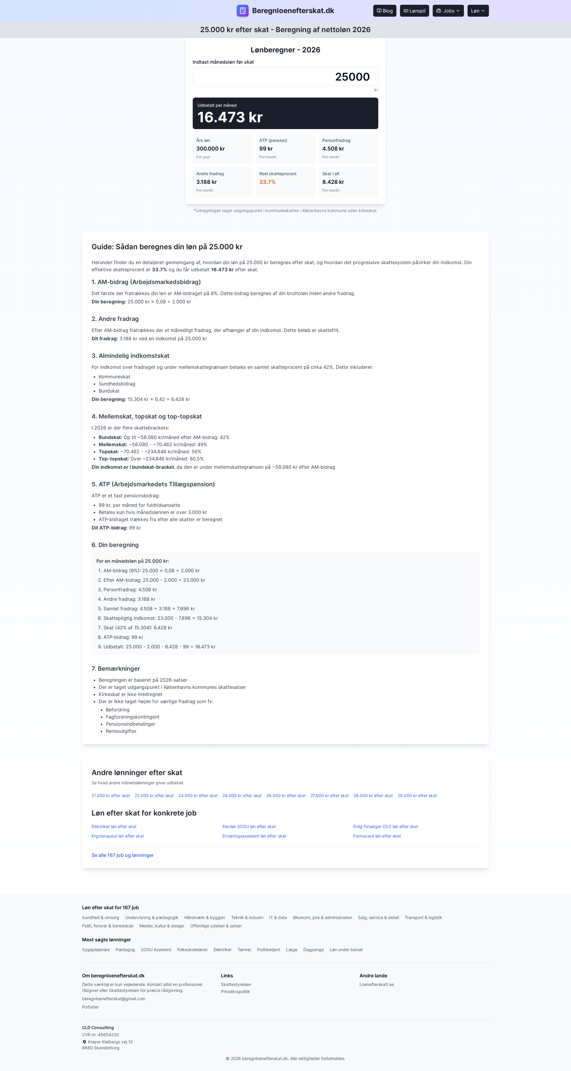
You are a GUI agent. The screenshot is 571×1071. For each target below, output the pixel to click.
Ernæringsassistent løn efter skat (254, 835)
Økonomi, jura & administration (322, 917)
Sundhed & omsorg (100, 917)
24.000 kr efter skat (242, 795)
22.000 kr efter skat (154, 795)
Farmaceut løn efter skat (377, 835)
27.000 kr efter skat (329, 795)
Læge (291, 949)
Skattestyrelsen (236, 984)
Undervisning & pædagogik (151, 917)
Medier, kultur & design (161, 925)
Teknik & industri (247, 917)
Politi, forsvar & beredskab (108, 925)
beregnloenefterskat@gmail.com (113, 998)
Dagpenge (313, 949)
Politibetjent (268, 949)
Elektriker (223, 949)
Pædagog (125, 949)
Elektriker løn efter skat (114, 826)
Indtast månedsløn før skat (223, 62)
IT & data (278, 917)
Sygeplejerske (96, 949)
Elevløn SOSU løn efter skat (249, 826)
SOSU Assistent (156, 949)
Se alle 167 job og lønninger (123, 855)
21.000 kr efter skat (111, 795)
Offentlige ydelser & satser (216, 925)
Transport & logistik (423, 917)
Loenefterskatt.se (377, 984)
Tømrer (244, 949)
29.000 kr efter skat (417, 795)
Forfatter (90, 1006)
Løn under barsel (346, 949)
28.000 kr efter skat (373, 795)
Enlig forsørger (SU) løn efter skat (385, 826)
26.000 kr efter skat (286, 795)
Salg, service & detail (378, 917)
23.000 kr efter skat (198, 795)
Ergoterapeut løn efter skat (118, 835)
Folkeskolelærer (192, 949)
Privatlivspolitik (235, 991)
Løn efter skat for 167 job (110, 907)
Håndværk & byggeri (204, 917)
